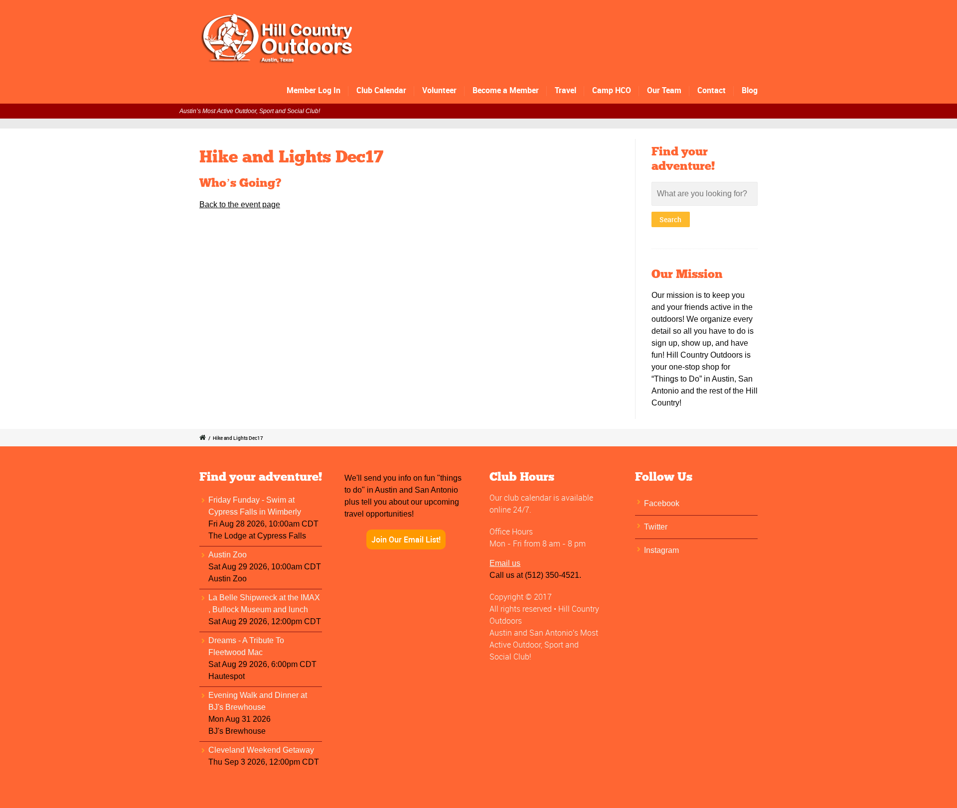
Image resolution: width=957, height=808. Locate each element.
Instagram (661, 550)
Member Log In (313, 90)
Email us (504, 563)
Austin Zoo (227, 554)
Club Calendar (381, 90)
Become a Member (506, 90)
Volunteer (439, 90)
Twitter (655, 527)
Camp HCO (611, 90)
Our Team (664, 90)
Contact (711, 90)
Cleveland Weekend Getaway (261, 750)
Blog (750, 90)
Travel (565, 90)
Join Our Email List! (406, 539)
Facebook (661, 503)
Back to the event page (239, 204)
